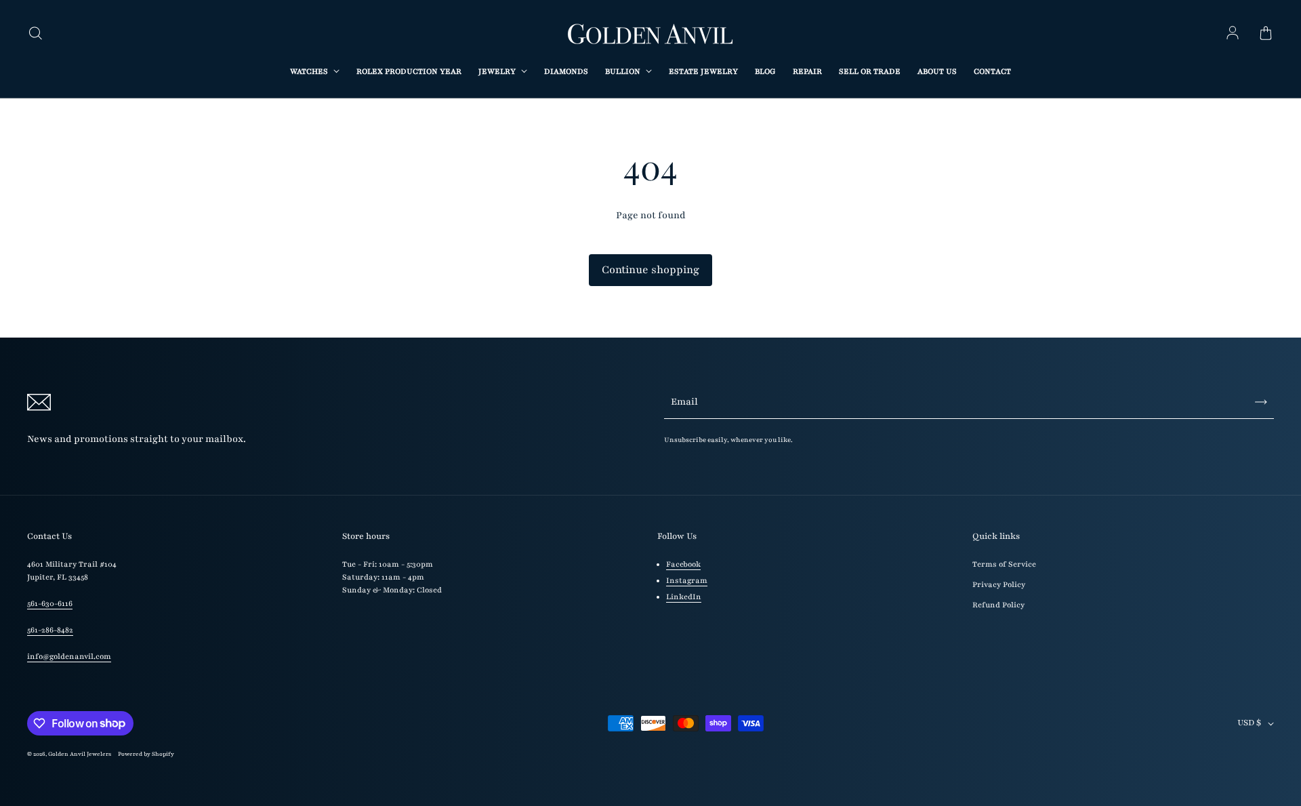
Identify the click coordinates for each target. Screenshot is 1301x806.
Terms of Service (1004, 564)
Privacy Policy (998, 585)
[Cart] (1266, 34)
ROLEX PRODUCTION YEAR (408, 71)
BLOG (765, 71)
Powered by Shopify (146, 754)
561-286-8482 (50, 630)
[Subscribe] (1261, 402)
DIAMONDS (566, 71)
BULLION (623, 71)
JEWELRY (498, 71)
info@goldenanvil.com (69, 656)
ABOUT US (937, 71)
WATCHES (310, 71)
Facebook (683, 564)
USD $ (1249, 722)
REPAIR (807, 71)
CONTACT (992, 71)
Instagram (686, 581)
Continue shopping (650, 269)
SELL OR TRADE (870, 71)
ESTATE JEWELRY (703, 71)
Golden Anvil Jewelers (79, 754)
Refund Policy (998, 605)
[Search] (35, 34)
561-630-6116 (50, 604)
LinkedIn (683, 597)
